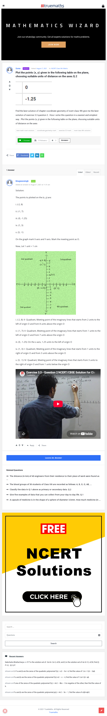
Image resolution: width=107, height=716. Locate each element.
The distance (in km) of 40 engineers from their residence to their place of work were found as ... (52, 477)
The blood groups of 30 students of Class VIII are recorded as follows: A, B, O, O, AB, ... (51, 484)
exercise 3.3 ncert (65, 130)
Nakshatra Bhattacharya (14, 662)
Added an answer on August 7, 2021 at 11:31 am (33, 185)
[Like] (10, 81)
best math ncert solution (25, 130)
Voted (80, 172)
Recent (96, 172)
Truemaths (53, 712)
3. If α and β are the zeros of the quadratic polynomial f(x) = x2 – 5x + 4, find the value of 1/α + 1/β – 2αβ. (54, 671)
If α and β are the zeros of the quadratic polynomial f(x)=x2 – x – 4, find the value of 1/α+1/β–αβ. (51, 677)
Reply (32, 445)
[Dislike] (10, 89)
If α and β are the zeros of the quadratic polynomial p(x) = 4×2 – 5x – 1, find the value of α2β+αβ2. (52, 692)
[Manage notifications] (5, 711)
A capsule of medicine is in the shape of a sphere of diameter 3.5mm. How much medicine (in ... (55, 499)
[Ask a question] (101, 710)
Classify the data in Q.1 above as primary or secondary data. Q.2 (40, 489)
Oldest (88, 172)
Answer (64, 140)
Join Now (53, 44)
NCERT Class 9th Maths (59, 68)
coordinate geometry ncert (46, 130)
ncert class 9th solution (82, 130)
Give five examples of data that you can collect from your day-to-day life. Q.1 (46, 494)
